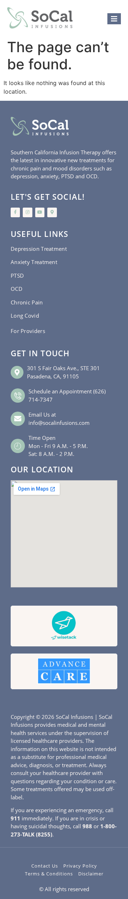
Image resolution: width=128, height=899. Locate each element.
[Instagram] (27, 212)
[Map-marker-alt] (52, 212)
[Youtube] (39, 212)
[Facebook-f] (15, 212)
